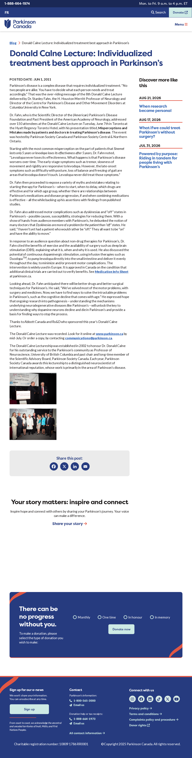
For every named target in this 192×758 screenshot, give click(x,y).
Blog (13, 43)
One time (109, 617)
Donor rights (138, 725)
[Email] (85, 466)
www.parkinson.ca (109, 334)
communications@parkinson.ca (88, 338)
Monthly (84, 617)
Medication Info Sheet (111, 272)
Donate (177, 13)
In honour (135, 617)
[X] (64, 466)
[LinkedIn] (75, 466)
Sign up (29, 709)
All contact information (85, 733)
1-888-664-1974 (17, 3)
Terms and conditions (144, 714)
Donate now (121, 629)
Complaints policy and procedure (152, 720)
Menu (180, 24)
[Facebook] (54, 466)
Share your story (68, 523)
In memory (162, 617)
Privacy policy (139, 708)
